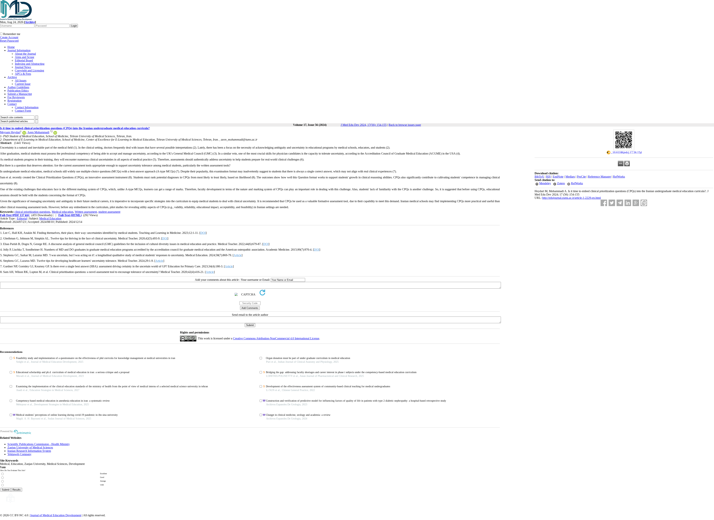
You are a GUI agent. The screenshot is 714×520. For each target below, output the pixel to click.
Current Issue (22, 83)
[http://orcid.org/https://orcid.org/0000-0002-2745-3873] (55, 133)
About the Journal (25, 53)
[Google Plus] (636, 203)
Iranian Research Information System (29, 450)
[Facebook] (604, 203)
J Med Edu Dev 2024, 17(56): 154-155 (364, 124)
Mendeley (545, 183)
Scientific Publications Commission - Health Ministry (38, 444)
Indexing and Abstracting (29, 63)
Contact (12, 104)
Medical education (62, 211)
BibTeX (539, 176)
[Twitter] (612, 203)
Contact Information (26, 107)
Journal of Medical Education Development (55, 515)
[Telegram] (620, 203)
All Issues (20, 80)
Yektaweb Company (19, 454)
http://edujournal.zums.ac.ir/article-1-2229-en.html (571, 197)
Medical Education (50, 218)
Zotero (561, 183)
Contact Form (23, 110)
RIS (548, 176)
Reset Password (9, 40)
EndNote (558, 176)
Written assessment (86, 211)
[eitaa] (644, 203)
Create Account (9, 37)
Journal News (23, 67)
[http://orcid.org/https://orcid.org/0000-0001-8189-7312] (24, 133)
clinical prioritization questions (32, 211)
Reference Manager (599, 176)
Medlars (570, 176)
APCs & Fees (23, 73)
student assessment (109, 211)
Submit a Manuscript (19, 94)
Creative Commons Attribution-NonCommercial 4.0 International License (276, 338)
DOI (203, 232)
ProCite (581, 176)
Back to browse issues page (405, 124)
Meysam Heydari (10, 132)
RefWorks (619, 176)
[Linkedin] (628, 203)
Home (11, 47)
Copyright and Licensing (29, 70)
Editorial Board (24, 60)
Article (238, 255)
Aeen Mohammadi (38, 132)
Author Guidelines (18, 87)
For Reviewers (16, 97)
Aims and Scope (24, 57)
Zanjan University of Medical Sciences (30, 447)
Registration (14, 100)
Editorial (22, 218)
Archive (12, 77)
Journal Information (18, 50)
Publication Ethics (18, 90)
